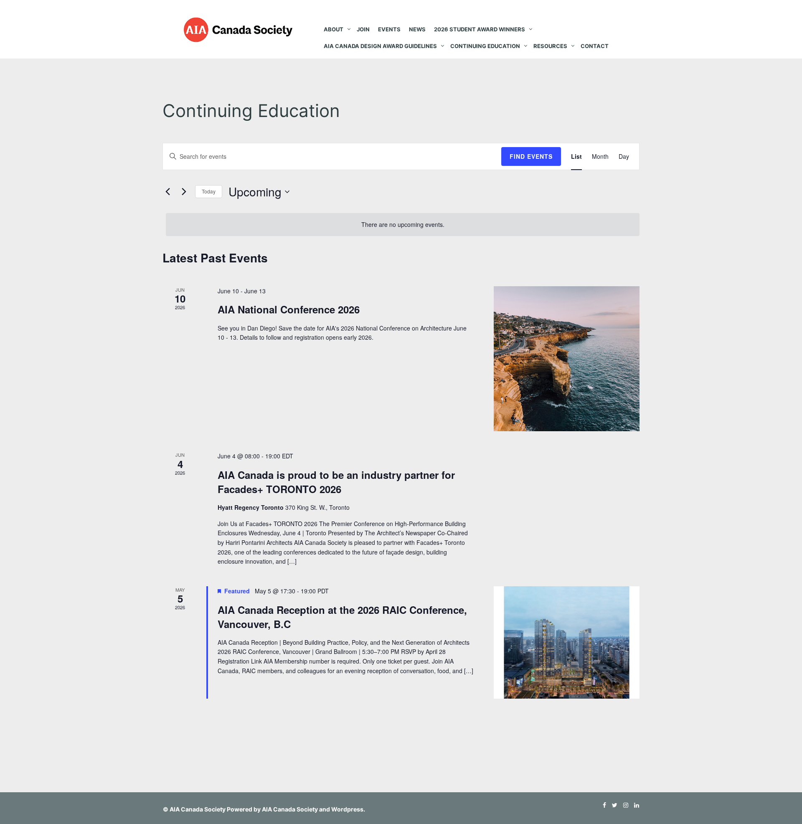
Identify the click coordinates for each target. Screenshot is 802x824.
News (417, 29)
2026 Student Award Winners (479, 29)
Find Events (531, 156)
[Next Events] (184, 192)
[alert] (403, 224)
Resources (550, 46)
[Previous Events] (167, 192)
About (333, 29)
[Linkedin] (634, 805)
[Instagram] (623, 805)
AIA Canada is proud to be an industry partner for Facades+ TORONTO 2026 (336, 482)
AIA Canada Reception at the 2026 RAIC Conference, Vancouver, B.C (342, 617)
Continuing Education (485, 46)
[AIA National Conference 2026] (567, 358)
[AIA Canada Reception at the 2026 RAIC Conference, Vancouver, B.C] (567, 642)
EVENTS (389, 29)
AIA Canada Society (198, 809)
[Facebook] (602, 805)
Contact (595, 46)
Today (209, 191)
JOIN (363, 29)
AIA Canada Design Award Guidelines (380, 46)
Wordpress (347, 809)
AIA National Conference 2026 (289, 309)
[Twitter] (612, 805)
